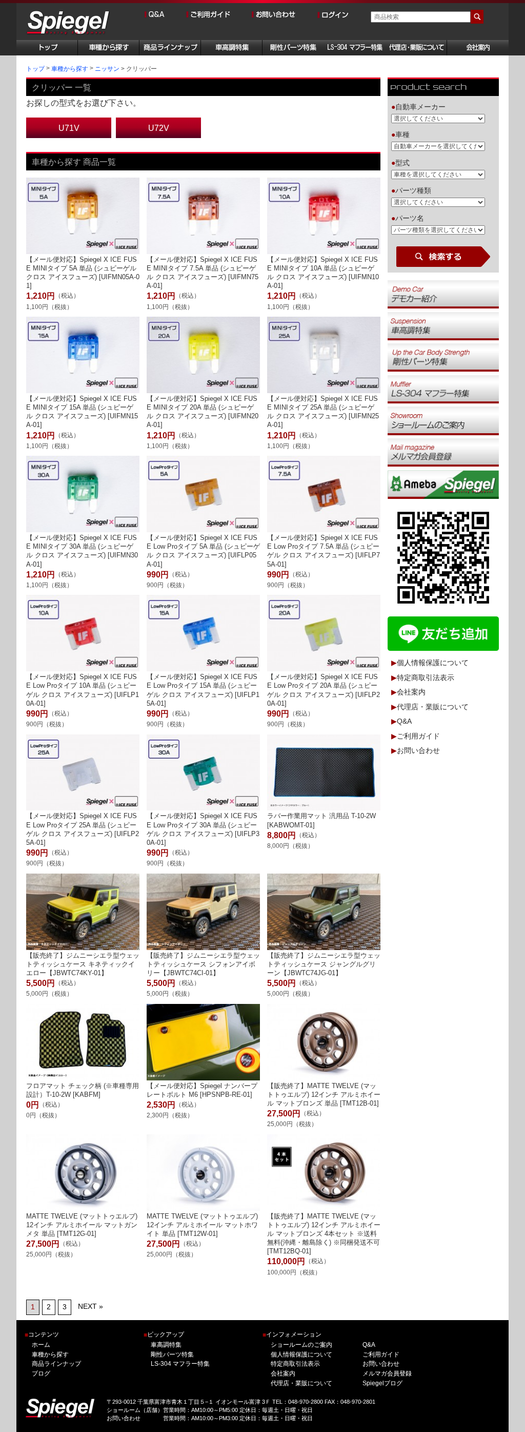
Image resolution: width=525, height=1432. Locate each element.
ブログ (41, 1373)
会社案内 (411, 692)
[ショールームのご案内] (443, 420)
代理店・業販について (433, 707)
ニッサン (107, 68)
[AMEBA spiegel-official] (443, 484)
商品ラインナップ (56, 1363)
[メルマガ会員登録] (443, 452)
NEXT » (90, 1306)
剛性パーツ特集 (172, 1354)
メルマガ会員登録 (386, 1373)
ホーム (41, 1344)
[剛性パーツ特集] (443, 357)
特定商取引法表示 (425, 677)
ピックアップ (164, 1335)
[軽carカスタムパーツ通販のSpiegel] (68, 23)
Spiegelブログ (382, 1383)
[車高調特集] (443, 325)
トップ (35, 68)
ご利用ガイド (418, 736)
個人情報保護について (433, 663)
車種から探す (69, 68)
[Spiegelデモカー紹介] (443, 294)
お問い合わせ (418, 751)
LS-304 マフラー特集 (180, 1363)
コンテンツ (42, 1335)
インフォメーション (291, 1335)
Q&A (404, 722)
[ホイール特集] (443, 389)
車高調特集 (166, 1344)
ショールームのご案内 (301, 1344)
